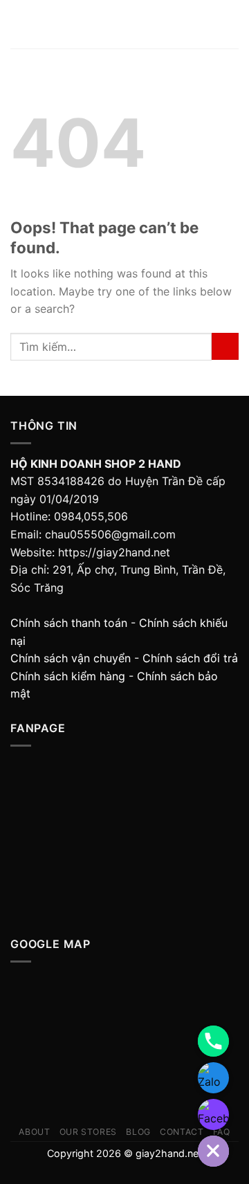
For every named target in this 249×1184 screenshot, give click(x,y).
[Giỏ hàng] (232, 24)
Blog (138, 1132)
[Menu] (18, 24)
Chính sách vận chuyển (70, 658)
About (34, 1132)
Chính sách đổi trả (190, 658)
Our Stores (88, 1132)
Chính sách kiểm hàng (67, 676)
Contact (181, 1132)
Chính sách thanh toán (68, 623)
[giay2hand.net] (125, 24)
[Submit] (225, 346)
